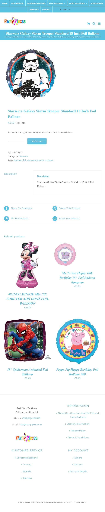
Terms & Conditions (78, 437)
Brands (27, 471)
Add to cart (37, 141)
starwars (31, 160)
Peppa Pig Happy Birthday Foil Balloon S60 (77, 371)
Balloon (18, 160)
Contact (27, 464)
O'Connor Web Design (78, 502)
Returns (78, 464)
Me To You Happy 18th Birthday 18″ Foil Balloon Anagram (77, 277)
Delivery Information (78, 424)
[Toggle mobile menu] (99, 23)
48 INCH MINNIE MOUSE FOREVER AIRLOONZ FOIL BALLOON (27, 299)
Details (12, 267)
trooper (49, 160)
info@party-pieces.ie (30, 424)
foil (24, 160)
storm (40, 160)
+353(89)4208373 (31, 418)
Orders (78, 457)
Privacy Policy (78, 430)
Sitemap (27, 478)
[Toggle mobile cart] (88, 23)
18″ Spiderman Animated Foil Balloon (27, 371)
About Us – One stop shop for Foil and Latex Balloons (78, 415)
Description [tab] (10, 174)
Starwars (23, 156)
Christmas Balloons (27, 457)
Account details (78, 471)
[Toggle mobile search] (94, 23)
